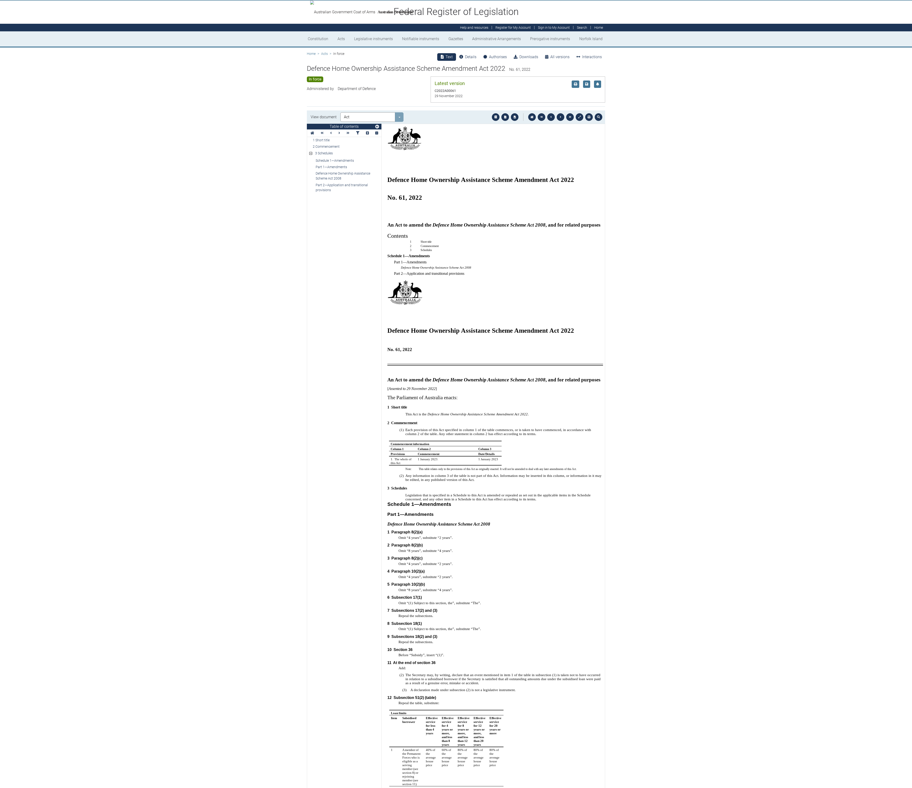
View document (324, 117)
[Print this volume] (589, 117)
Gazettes (455, 39)
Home (311, 54)
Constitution (318, 39)
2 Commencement (326, 146)
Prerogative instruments (550, 39)
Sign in (554, 27)
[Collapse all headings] (376, 133)
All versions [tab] (560, 57)
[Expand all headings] (367, 133)
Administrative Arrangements (496, 39)
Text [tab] (449, 57)
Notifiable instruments (420, 39)
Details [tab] (470, 57)
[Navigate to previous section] (551, 117)
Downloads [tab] (528, 57)
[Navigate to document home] (532, 117)
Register (513, 27)
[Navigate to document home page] (312, 133)
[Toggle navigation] (377, 127)
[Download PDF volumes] (505, 117)
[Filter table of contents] (357, 133)
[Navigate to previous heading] (331, 133)
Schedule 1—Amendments (335, 160)
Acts (341, 39)
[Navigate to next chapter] (570, 117)
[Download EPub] (495, 117)
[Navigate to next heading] (339, 133)
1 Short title (321, 140)
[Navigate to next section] (560, 117)
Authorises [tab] (498, 57)
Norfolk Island (591, 39)
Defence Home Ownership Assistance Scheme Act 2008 (343, 175)
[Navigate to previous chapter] (541, 117)
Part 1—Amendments (331, 167)
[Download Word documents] (514, 117)
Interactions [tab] (592, 57)
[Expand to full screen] (579, 117)
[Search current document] (598, 117)
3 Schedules (324, 153)
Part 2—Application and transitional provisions (342, 187)
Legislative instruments (373, 39)
